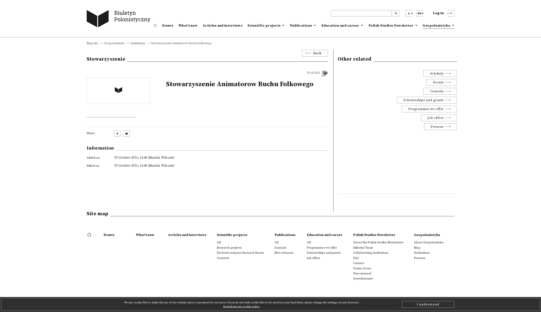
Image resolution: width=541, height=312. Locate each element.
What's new (188, 25)
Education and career (340, 25)
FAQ (356, 258)
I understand (428, 304)
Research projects (229, 248)
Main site (92, 43)
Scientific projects (264, 25)
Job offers (436, 118)
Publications (301, 25)
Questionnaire (363, 279)
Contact (358, 263)
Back (317, 53)
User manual (362, 273)
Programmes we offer (426, 109)
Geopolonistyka (436, 25)
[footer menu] (90, 235)
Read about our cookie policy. (241, 306)
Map (417, 248)
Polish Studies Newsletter (391, 25)
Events (167, 25)
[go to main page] (119, 19)
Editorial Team (363, 248)
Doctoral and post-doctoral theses (240, 253)
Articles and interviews (222, 25)
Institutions (138, 43)
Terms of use (362, 268)
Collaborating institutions (370, 253)
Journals (281, 248)
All (219, 242)
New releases (284, 253)
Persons (437, 127)
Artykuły (437, 73)
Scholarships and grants (423, 100)
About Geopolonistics (429, 242)
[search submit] (396, 13)
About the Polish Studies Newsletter (378, 242)
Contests (437, 91)
